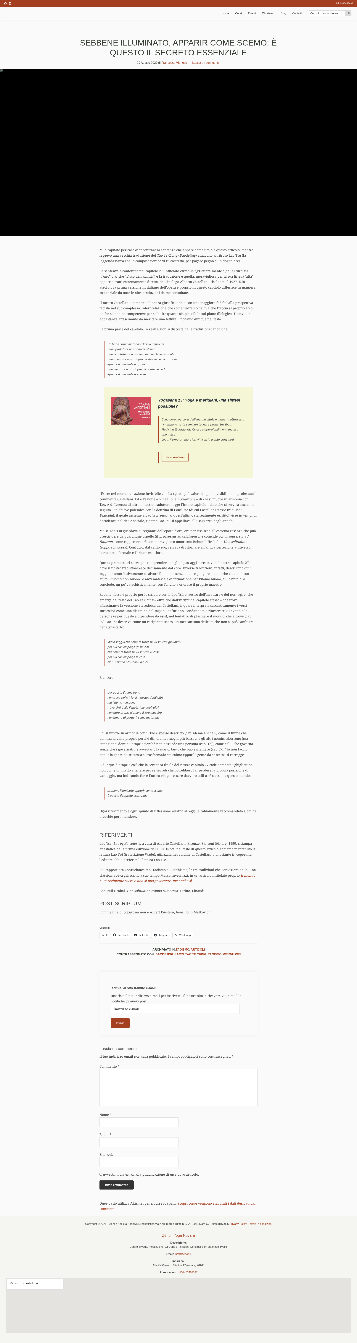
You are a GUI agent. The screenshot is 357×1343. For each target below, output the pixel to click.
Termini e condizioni (260, 1223)
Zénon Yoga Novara (178, 1235)
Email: (170, 1253)
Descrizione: (178, 1242)
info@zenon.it (183, 1253)
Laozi (179, 954)
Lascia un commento (206, 62)
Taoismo (182, 949)
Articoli (198, 949)
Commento (109, 1066)
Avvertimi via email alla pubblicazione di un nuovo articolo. (151, 1174)
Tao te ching (195, 954)
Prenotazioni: (168, 1272)
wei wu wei (232, 954)
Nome (105, 1114)
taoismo (214, 954)
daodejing (164, 954)
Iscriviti (120, 1023)
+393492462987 (187, 1272)
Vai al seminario (177, 459)
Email (105, 1134)
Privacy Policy (238, 1223)
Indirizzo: (178, 1261)
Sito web (106, 1154)
